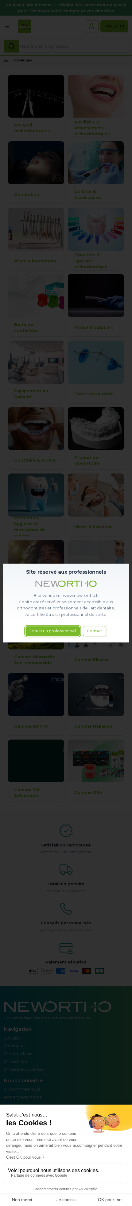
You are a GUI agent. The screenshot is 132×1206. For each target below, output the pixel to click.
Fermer (94, 631)
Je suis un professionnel (52, 631)
